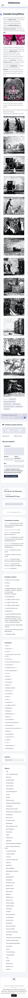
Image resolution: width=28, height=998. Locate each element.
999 (7, 771)
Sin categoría (9, 734)
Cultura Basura (10, 788)
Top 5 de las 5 (9, 737)
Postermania (9, 725)
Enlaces (8, 676)
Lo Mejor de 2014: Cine (12, 602)
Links (7, 699)
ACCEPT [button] (14, 995)
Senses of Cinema (10, 926)
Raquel (8, 554)
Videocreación (10, 745)
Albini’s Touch (18, 436)
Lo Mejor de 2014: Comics (13, 599)
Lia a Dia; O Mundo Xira (12, 859)
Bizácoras (8, 777)
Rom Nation (9, 923)
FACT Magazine (10, 829)
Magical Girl (9, 611)
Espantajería (9, 823)
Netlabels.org (9, 897)
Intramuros (14, 2)
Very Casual (5, 436)
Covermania (9, 664)
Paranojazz (9, 908)
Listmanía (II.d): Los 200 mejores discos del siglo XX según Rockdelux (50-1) (14, 525)
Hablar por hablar (10, 688)
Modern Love (9, 885)
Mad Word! (9, 865)
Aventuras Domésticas (9, 401)
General (8, 685)
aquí (4, 32)
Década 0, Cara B (10, 667)
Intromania (9, 693)
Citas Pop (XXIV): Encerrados (13, 614)
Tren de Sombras (10, 952)
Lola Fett (8, 862)
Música (11, 417)
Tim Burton (6, 409)
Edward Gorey (13, 51)
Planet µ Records (10, 914)
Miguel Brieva (19, 406)
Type (7, 957)
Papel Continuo (10, 905)
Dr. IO (7, 673)
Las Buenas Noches (13, 25)
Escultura (8, 679)
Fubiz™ (8, 835)
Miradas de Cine (10, 882)
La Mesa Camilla (10, 854)
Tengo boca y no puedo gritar (13, 937)
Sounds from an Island (12, 931)
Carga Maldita (9, 783)
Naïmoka (8, 894)
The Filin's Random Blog (12, 940)
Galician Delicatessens (12, 608)
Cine (7, 645)
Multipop (8, 711)
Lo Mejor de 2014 (10, 705)
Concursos (9, 659)
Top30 (7, 739)
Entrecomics (9, 817)
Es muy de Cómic (10, 820)
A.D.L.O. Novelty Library (12, 774)
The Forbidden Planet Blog (13, 943)
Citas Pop (8, 648)
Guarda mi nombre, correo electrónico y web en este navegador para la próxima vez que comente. (13, 470)
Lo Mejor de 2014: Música (12, 605)
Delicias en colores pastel (12, 580)
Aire (19, 529)
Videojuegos (9, 748)
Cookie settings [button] (21, 993)
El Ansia (8, 797)
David (15, 415)
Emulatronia (9, 814)
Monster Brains (10, 888)
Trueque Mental (10, 955)
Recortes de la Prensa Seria (13, 728)
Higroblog (8, 840)
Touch (7, 949)
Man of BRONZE (10, 868)
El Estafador (9, 806)
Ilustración (5, 417)
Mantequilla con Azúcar (12, 871)
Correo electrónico (17, 457)
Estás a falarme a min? (12, 826)
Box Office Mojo (10, 780)
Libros (7, 696)
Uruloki (8, 960)
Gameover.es (9, 837)
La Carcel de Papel (11, 851)
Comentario (7, 446)
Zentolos (8, 969)
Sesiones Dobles (10, 929)
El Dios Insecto (16, 404)
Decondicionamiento (11, 791)
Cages (7, 585)
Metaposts (9, 708)
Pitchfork (8, 911)
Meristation (9, 880)
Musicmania (9, 891)
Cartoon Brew (9, 785)
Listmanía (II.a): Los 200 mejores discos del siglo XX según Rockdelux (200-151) (14, 539)
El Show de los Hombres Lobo (13, 811)
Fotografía (9, 682)
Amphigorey (13, 66)
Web (5, 463)
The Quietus (9, 946)
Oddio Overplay (10, 903)
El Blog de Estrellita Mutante (13, 803)
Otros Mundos (10, 719)
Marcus (8, 874)
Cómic (19, 415)
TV (7, 742)
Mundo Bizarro (10, 713)
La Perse (8, 856)
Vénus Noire (13, 568)
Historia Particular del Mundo (13, 843)
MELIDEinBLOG (10, 877)
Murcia (8, 583)
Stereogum (9, 934)
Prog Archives (9, 917)
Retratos (8, 731)
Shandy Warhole (10, 596)
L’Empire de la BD (10, 634)
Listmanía (8, 702)
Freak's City (9, 832)
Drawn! (8, 794)
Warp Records (9, 966)
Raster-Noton (9, 920)
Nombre (6, 456)
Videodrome (9, 963)
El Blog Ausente (10, 800)
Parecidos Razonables (12, 722)
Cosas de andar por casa (12, 662)
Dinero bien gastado (11, 670)
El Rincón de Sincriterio (12, 809)
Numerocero (9, 900)
